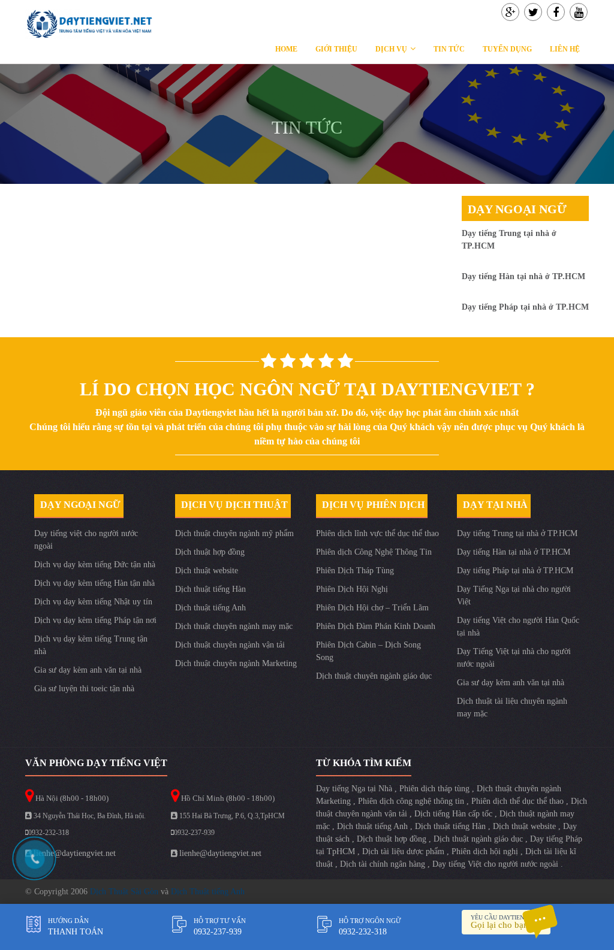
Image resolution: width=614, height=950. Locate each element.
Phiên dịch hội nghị (486, 851)
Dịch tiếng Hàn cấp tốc (454, 813)
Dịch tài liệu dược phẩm (404, 851)
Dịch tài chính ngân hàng (384, 864)
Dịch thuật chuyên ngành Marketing (236, 663)
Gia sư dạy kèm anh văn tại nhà (88, 669)
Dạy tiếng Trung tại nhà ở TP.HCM (517, 533)
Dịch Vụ (391, 49)
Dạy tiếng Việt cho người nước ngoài (496, 864)
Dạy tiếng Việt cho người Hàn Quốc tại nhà (518, 626)
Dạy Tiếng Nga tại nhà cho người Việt (514, 595)
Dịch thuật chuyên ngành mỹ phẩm (234, 533)
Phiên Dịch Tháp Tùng (355, 570)
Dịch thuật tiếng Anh (210, 607)
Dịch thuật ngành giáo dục (479, 838)
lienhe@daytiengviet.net (75, 853)
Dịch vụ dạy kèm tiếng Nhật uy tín (93, 601)
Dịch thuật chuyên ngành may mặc (234, 626)
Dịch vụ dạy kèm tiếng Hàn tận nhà (94, 583)
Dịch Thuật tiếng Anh (208, 891)
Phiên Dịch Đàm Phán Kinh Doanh (375, 626)
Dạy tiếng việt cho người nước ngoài (86, 539)
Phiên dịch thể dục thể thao (518, 801)
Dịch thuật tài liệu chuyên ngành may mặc (512, 707)
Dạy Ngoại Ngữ (517, 209)
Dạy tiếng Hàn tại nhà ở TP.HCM (523, 276)
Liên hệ (565, 49)
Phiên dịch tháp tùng (435, 788)
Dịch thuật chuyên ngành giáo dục (374, 675)
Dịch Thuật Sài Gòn (125, 891)
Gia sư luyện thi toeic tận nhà (84, 688)
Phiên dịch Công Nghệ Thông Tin (374, 551)
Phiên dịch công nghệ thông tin (412, 801)
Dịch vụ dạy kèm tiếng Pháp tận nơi (95, 620)
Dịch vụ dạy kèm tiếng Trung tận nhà (91, 645)
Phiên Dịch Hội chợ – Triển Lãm (372, 607)
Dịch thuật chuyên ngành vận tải (230, 644)
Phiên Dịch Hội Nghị (352, 589)
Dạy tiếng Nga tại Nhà (355, 788)
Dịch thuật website (206, 570)
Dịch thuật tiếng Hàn (210, 589)
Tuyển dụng (507, 49)
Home (286, 49)
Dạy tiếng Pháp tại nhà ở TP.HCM (525, 306)
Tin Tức (449, 49)
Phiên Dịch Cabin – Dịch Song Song (368, 651)
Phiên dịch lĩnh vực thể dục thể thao (377, 533)
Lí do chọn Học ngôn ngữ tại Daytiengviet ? (307, 389)
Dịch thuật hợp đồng (210, 551)
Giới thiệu (336, 49)
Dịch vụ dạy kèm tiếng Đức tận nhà (94, 564)
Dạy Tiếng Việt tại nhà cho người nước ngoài (514, 657)
